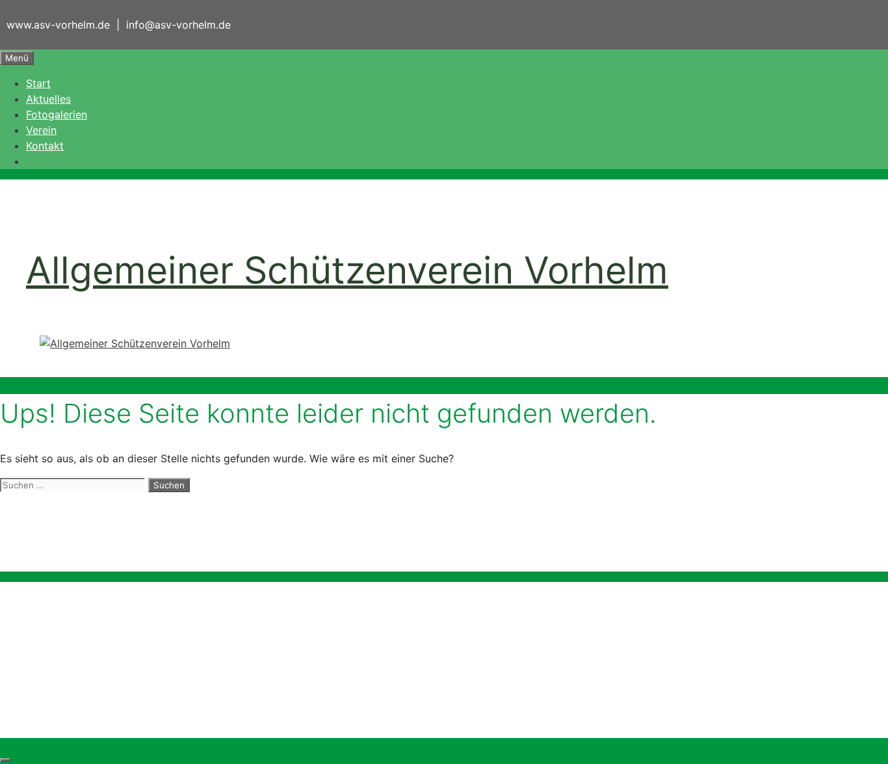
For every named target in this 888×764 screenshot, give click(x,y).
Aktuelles (48, 98)
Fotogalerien (56, 114)
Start (38, 83)
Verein (41, 130)
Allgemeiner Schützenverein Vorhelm (347, 270)
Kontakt (45, 145)
